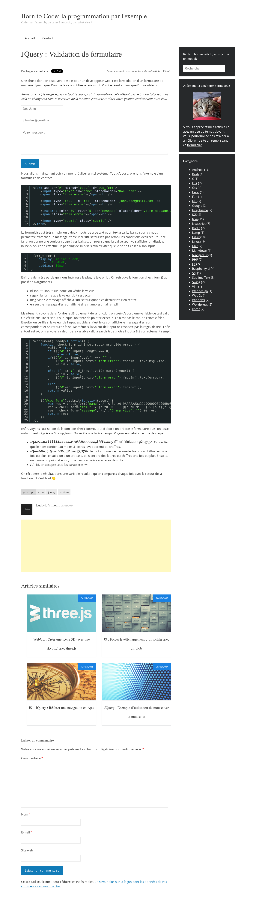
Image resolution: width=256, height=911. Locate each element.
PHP (195, 260)
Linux (196, 242)
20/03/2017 (162, 598)
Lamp (196, 233)
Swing (196, 282)
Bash (195, 174)
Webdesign (200, 291)
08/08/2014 (162, 666)
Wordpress (200, 304)
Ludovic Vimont (47, 505)
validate (64, 492)
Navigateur (200, 255)
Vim (195, 287)
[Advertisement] (96, 546)
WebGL (197, 295)
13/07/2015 (87, 666)
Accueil (30, 38)
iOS (194, 215)
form (41, 492)
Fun (194, 197)
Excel (195, 192)
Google (197, 206)
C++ (194, 183)
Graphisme (200, 210)
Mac (195, 246)
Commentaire (32, 758)
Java (195, 219)
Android (198, 170)
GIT (194, 201)
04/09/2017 (87, 598)
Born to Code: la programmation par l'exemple (84, 15)
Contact (47, 38)
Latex (196, 237)
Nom (26, 814)
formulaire (194, 145)
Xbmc (196, 309)
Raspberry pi (201, 269)
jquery (51, 492)
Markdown (199, 251)
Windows (198, 300)
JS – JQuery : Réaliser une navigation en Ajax (61, 707)
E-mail (26, 832)
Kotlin (196, 228)
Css (194, 188)
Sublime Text (201, 278)
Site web (27, 850)
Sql (194, 273)
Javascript (28, 492)
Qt (193, 264)
